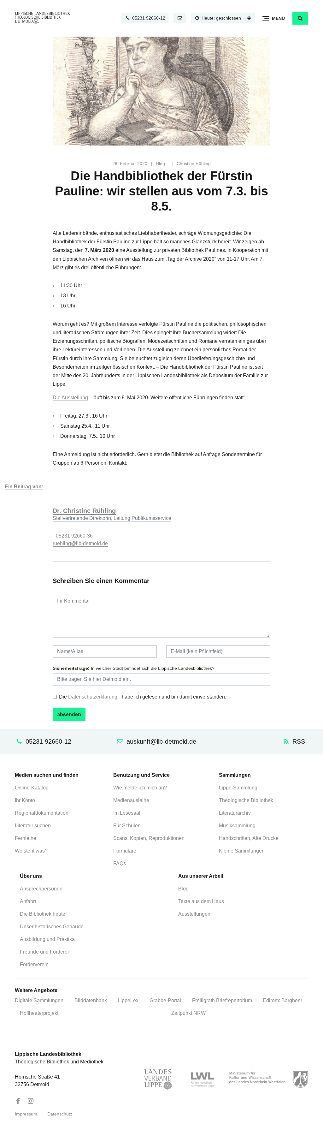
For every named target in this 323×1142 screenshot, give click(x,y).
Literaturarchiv (235, 813)
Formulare (124, 851)
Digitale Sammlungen (39, 1000)
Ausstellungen (194, 914)
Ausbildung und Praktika (47, 939)
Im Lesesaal (126, 813)
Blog (160, 163)
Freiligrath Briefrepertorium (222, 1000)
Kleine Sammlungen (242, 851)
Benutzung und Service (141, 775)
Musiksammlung (237, 825)
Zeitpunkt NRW (188, 1013)
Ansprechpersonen (41, 888)
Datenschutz (59, 1114)
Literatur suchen (33, 825)
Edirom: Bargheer (282, 1000)
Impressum (26, 1114)
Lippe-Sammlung (238, 787)
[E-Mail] (179, 18)
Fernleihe (25, 838)
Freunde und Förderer (44, 952)
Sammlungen (235, 775)
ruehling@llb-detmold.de (80, 543)
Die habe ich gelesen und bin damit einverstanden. (142, 696)
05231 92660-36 (74, 535)
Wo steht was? (31, 851)
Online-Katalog (32, 787)
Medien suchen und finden (47, 775)
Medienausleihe (131, 800)
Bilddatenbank (90, 1000)
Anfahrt (28, 901)
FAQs (119, 863)
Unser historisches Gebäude (52, 926)
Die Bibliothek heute (42, 914)
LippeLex (128, 1000)
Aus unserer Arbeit (200, 876)
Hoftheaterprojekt (39, 1013)
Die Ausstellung (70, 397)
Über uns (31, 876)
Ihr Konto (25, 800)
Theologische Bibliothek (246, 800)
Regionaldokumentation (41, 813)
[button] (300, 18)
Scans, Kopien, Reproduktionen (149, 838)
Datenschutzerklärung (92, 696)
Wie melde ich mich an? (140, 787)
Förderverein (34, 964)
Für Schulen (127, 825)
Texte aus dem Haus (201, 901)
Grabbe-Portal (165, 1000)
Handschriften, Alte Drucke (249, 838)
